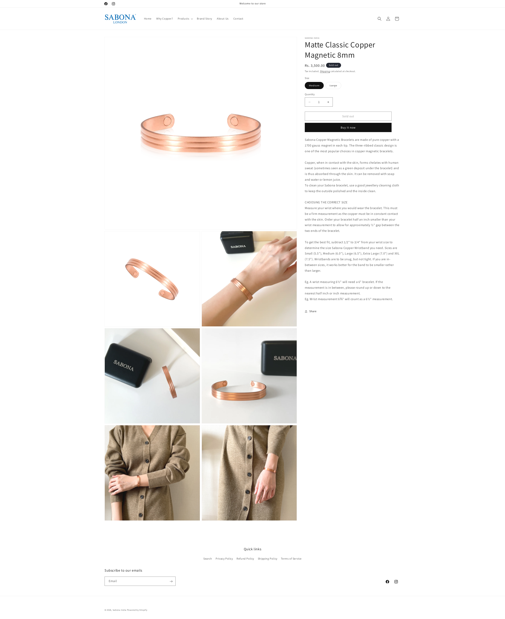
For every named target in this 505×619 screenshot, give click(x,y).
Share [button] (313, 311)
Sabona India (119, 610)
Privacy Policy (224, 558)
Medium (316, 86)
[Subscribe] (171, 581)
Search (207, 558)
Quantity (310, 94)
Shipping (325, 71)
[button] (185, 18)
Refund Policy (245, 558)
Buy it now (348, 127)
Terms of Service (291, 558)
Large (335, 86)
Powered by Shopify (137, 610)
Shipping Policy (267, 558)
